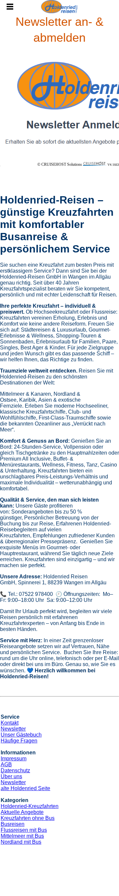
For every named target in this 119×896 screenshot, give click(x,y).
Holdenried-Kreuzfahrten (30, 806)
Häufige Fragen (19, 740)
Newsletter (13, 729)
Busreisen (12, 824)
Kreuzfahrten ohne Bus (28, 818)
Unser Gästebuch (21, 735)
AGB (6, 764)
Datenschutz (15, 770)
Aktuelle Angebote (22, 812)
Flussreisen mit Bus (24, 830)
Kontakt (10, 723)
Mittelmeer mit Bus (22, 836)
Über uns (11, 776)
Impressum (13, 758)
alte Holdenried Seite (25, 788)
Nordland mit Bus (21, 842)
